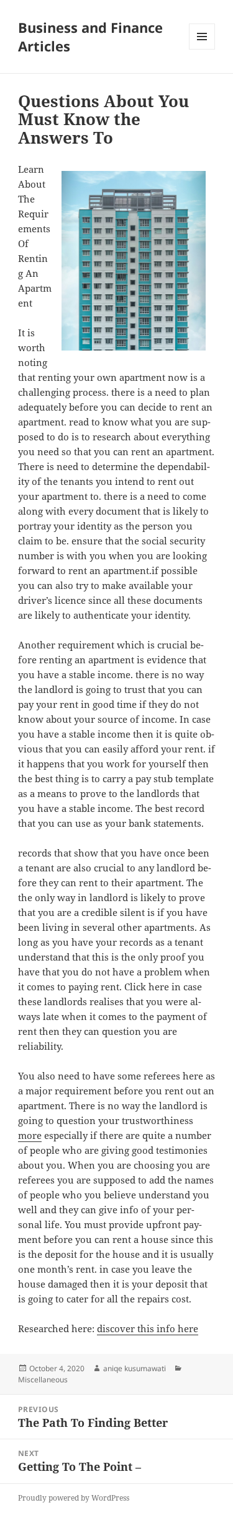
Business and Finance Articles (90, 36)
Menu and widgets (202, 49)
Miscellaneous (43, 1379)
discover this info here (147, 1328)
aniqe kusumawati (134, 1368)
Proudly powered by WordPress (73, 1498)
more (30, 1135)
